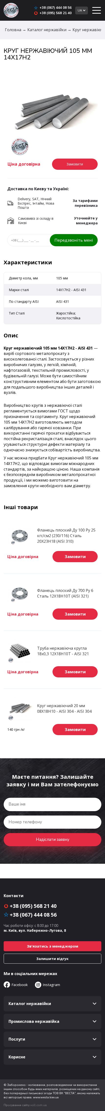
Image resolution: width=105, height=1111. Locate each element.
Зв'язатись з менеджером (52, 946)
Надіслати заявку (52, 839)
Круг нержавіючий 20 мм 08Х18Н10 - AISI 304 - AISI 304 (64, 708)
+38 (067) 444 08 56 (56, 7)
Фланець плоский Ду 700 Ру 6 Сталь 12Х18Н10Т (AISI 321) (65, 593)
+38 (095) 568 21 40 (56, 13)
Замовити (75, 556)
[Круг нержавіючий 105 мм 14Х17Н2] (52, 113)
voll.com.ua (38, 1105)
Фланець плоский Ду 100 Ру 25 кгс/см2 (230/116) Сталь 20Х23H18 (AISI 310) (66, 535)
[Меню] (96, 10)
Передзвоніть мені (73, 240)
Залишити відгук (52, 958)
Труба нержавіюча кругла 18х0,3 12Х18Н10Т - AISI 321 (63, 651)
